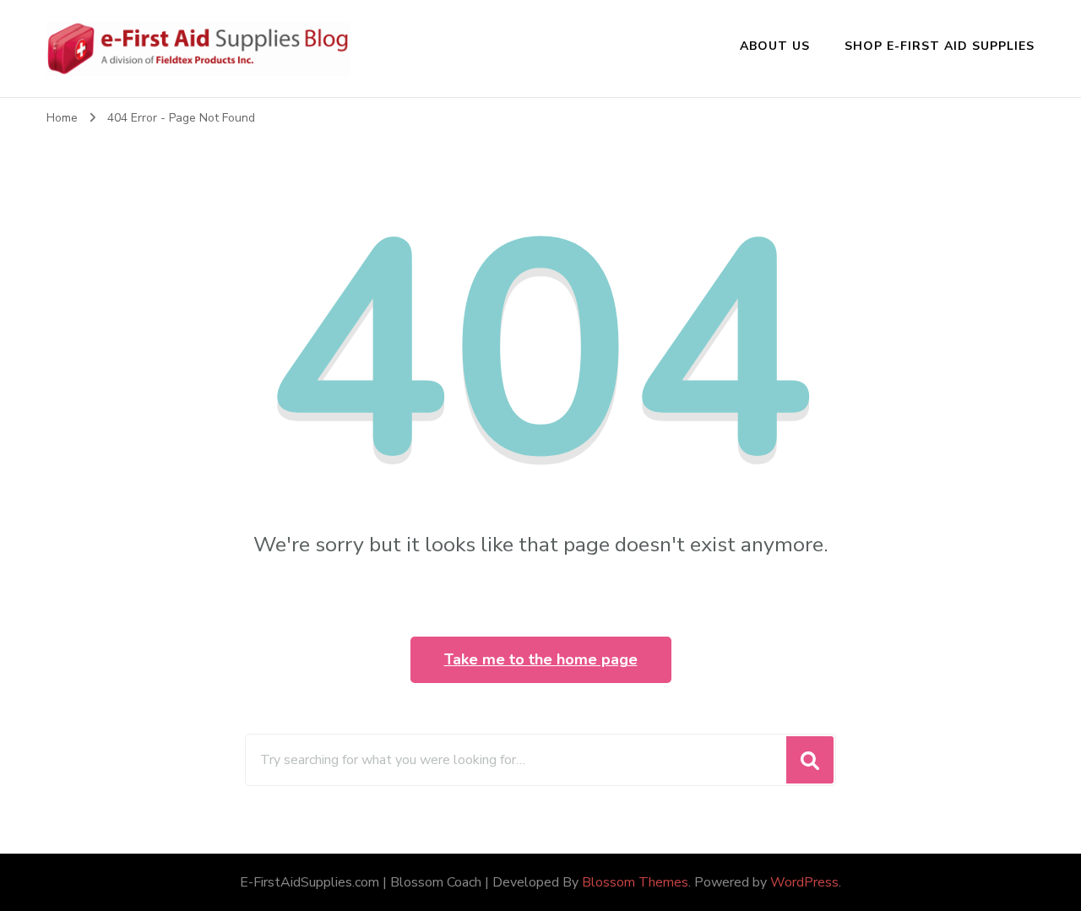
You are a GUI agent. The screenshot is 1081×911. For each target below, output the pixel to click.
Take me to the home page (541, 659)
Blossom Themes (635, 882)
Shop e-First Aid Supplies (940, 46)
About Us (775, 46)
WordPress (804, 882)
